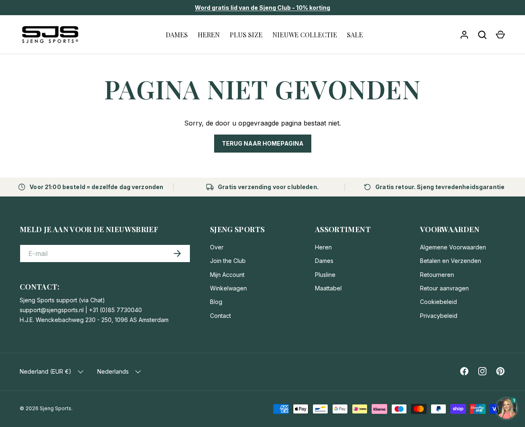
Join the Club (228, 260)
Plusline (325, 274)
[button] (500, 35)
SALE (355, 34)
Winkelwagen (228, 288)
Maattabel (328, 288)
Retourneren (437, 274)
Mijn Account (227, 274)
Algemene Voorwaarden (453, 247)
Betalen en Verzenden (450, 260)
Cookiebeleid (438, 301)
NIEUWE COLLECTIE (304, 34)
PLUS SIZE (246, 34)
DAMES (177, 34)
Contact (220, 315)
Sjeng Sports (55, 408)
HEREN (209, 34)
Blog (216, 301)
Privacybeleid (438, 315)
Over (217, 247)
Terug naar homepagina (263, 143)
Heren (323, 247)
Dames (324, 260)
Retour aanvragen (444, 288)
